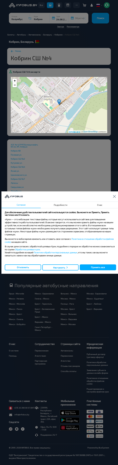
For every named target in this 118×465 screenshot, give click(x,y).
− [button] (15, 85)
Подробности (60, 205)
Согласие (21, 204)
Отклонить (23, 267)
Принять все (98, 267)
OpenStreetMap (90, 131)
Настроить (59, 267)
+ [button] (15, 81)
